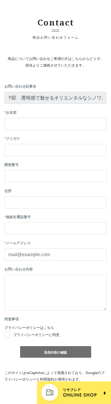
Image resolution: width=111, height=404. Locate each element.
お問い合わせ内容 (18, 269)
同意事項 (11, 318)
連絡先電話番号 (17, 216)
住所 (8, 190)
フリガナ (12, 138)
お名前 (10, 112)
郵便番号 (11, 164)
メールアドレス (17, 242)
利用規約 (47, 379)
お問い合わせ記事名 (20, 86)
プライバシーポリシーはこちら (29, 327)
